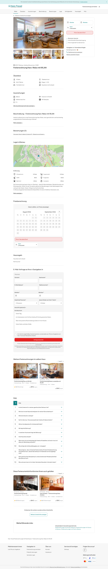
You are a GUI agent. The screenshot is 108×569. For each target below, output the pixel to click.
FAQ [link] (85, 11)
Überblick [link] (22, 11)
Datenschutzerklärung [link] (48, 343)
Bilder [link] (15, 11)
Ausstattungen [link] (32, 11)
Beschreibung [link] (42, 11)
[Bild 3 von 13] (37, 55)
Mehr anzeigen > (17, 193)
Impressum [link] (48, 552)
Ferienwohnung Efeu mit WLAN (22, 381)
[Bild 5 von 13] (56, 55)
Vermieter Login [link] (31, 555)
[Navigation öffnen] (99, 6)
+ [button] (61, 161)
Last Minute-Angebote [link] (14, 549)
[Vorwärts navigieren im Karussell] (63, 361)
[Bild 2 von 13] (27, 55)
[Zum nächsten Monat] (59, 211)
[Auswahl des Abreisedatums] (51, 296)
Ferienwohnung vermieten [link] (33, 549)
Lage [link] (60, 11)
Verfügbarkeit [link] (68, 11)
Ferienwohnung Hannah (20, 493)
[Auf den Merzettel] (36, 364)
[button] (51, 20)
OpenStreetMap (55, 166)
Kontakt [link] (47, 549)
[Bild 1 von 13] (17, 55)
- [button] (61, 164)
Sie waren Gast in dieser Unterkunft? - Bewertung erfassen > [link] (29, 134)
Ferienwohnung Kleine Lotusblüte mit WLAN (50, 382)
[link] (90, 6)
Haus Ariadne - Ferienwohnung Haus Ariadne (50, 494)
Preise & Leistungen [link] (32, 552)
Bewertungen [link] (52, 11)
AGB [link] (59, 343)
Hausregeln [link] (78, 11)
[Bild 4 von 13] (47, 55)
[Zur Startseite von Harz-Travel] (15, 6)
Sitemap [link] (66, 549)
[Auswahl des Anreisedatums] (27, 296)
